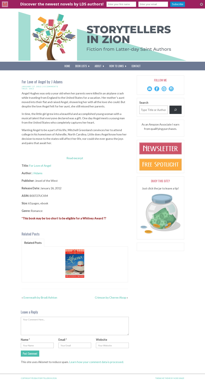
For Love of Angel (40, 165)
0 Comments (50, 86)
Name (25, 339)
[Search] (175, 110)
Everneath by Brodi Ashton (40, 297)
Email (62, 339)
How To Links (117, 66)
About (99, 66)
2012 (31, 89)
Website (101, 339)
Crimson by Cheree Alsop (110, 297)
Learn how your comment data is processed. (96, 362)
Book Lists (81, 66)
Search (143, 102)
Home (67, 66)
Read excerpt (74, 158)
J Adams (37, 173)
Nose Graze (178, 378)
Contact (136, 66)
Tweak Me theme (162, 378)
